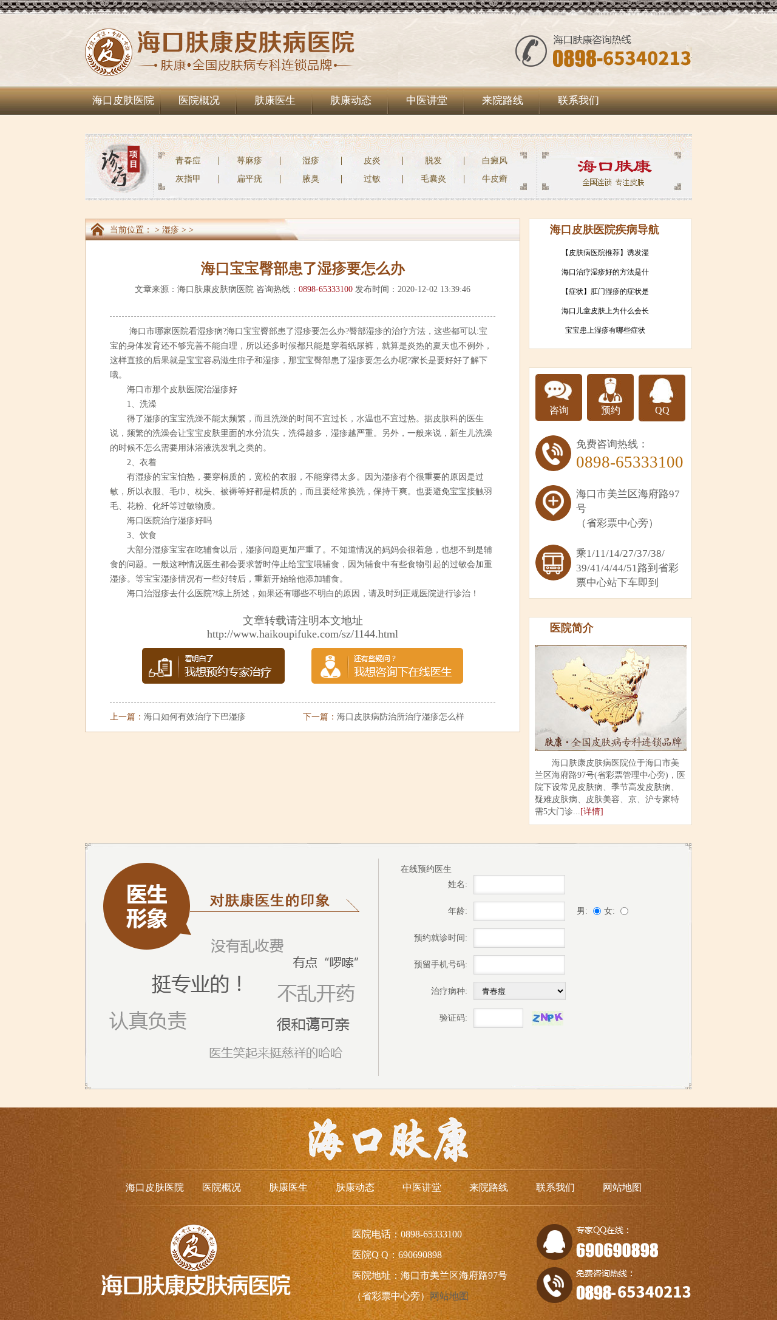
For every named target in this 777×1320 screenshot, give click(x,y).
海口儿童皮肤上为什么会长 (605, 311)
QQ (662, 410)
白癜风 (494, 160)
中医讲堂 (426, 100)
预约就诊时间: (440, 937)
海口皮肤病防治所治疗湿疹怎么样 (400, 716)
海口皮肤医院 (123, 100)
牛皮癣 (494, 178)
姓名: (457, 884)
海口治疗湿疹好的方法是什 (605, 272)
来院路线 (502, 100)
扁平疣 (249, 178)
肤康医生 (275, 100)
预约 (610, 410)
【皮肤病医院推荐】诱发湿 (605, 252)
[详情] (591, 811)
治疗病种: (449, 991)
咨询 (559, 410)
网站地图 (622, 1187)
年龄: (457, 911)
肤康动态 (351, 100)
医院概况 (199, 100)
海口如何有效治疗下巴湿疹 (195, 716)
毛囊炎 (433, 178)
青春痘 (188, 160)
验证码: (453, 1017)
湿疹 (310, 160)
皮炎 (372, 160)
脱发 (433, 160)
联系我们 (578, 100)
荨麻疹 (249, 160)
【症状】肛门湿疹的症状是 (605, 291)
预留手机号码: (440, 964)
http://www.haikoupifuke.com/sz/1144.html (302, 634)
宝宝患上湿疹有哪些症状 (605, 330)
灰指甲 (188, 178)
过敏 (372, 178)
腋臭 (310, 178)
